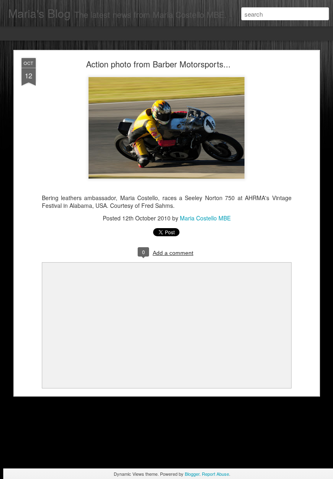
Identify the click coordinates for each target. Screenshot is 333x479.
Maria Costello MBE (205, 218)
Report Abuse (215, 473)
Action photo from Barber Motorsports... (158, 64)
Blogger (192, 473)
